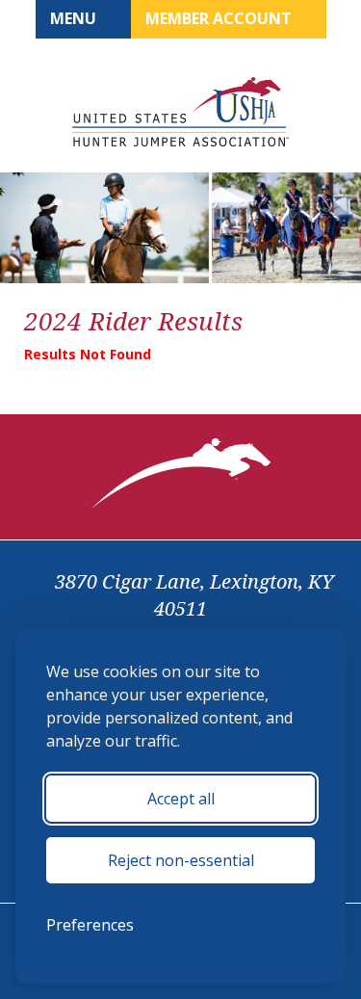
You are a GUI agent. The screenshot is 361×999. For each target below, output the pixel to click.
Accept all (181, 798)
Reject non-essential (181, 860)
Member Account (220, 18)
